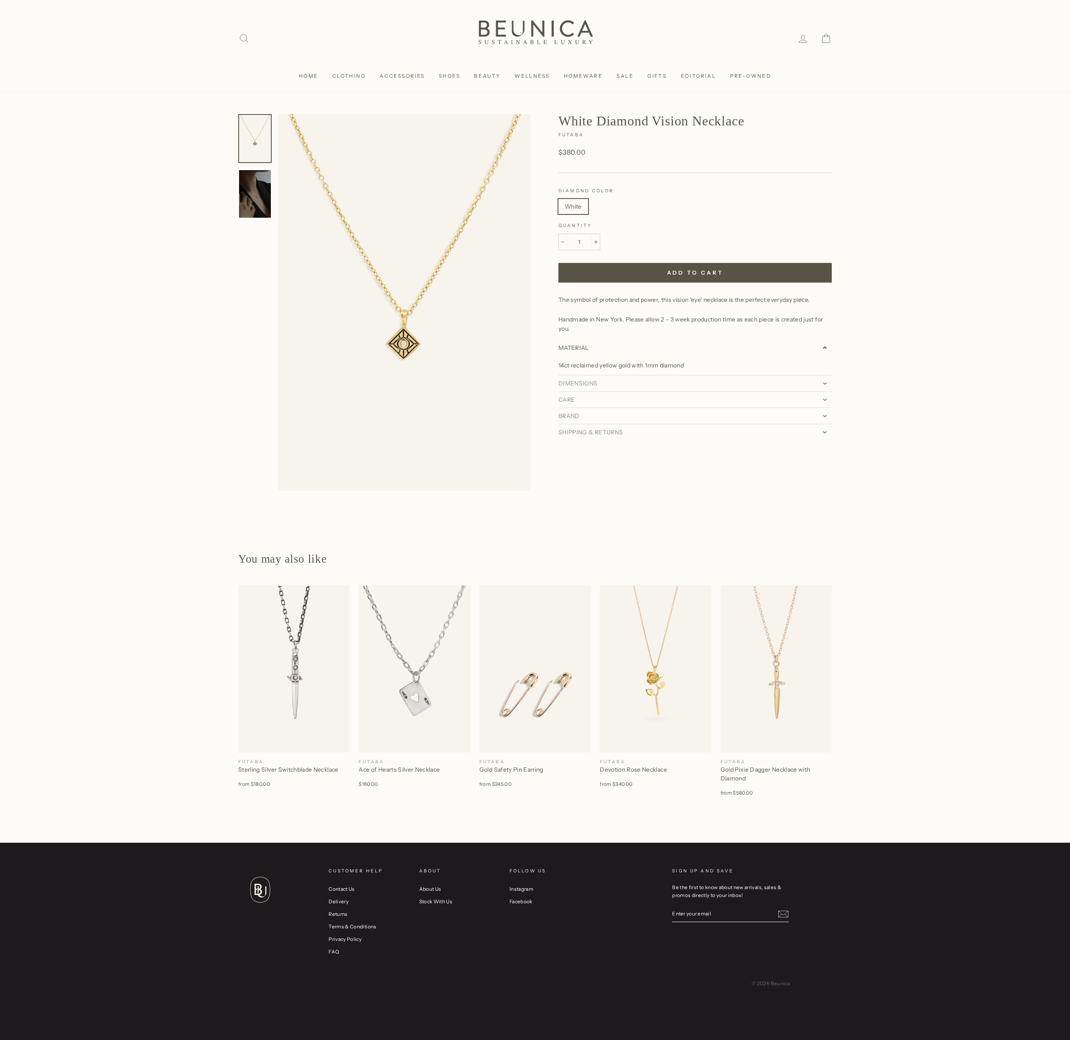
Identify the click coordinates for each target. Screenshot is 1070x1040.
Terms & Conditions (352, 926)
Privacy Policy (345, 939)
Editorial (698, 76)
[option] (404, 302)
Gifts (657, 76)
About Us (430, 889)
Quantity (575, 225)
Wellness (532, 76)
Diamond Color (586, 191)
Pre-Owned (751, 76)
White (573, 206)
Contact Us (342, 889)
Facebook (521, 901)
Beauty (487, 76)
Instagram (521, 889)
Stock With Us (436, 901)
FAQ (334, 951)
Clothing (349, 76)
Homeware (583, 76)
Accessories (402, 76)
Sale (625, 76)
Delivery (339, 901)
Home (308, 76)
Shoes (449, 76)
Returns (338, 914)
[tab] (695, 348)
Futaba (571, 135)
